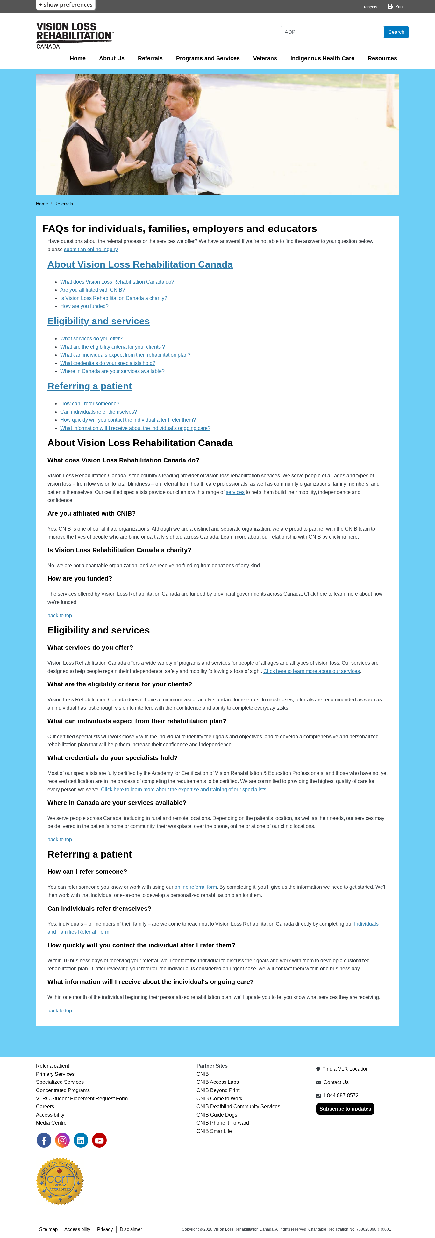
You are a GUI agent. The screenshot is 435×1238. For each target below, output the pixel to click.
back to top (59, 839)
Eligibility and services (98, 321)
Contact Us (336, 1082)
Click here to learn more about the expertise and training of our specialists (183, 789)
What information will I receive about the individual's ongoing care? (135, 428)
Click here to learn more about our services (311, 671)
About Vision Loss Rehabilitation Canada (140, 264)
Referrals (150, 58)
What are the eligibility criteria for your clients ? (112, 347)
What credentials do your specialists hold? (107, 363)
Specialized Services (60, 1082)
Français (369, 6)
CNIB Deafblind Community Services (238, 1106)
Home (78, 58)
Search (396, 32)
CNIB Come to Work (219, 1098)
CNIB (202, 1074)
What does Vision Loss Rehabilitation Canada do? (117, 282)
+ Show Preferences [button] (66, 4)
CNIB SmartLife (214, 1131)
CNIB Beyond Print (217, 1090)
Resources (382, 58)
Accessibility (50, 1115)
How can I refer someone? (89, 403)
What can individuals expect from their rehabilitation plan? (125, 355)
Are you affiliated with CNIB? (92, 290)
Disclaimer (131, 1229)
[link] (44, 1140)
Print (399, 6)
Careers (45, 1106)
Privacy (105, 1229)
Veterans (265, 58)
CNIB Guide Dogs (216, 1115)
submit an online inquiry (91, 249)
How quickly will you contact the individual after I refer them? (128, 420)
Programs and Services (208, 58)
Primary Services (55, 1074)
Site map (48, 1229)
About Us (112, 58)
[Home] (75, 35)
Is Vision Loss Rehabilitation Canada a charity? (113, 298)
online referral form (196, 887)
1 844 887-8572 (341, 1095)
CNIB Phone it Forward (222, 1123)
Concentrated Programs (63, 1090)
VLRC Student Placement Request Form (82, 1098)
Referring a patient (89, 386)
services (235, 492)
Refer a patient (52, 1065)
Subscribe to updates (345, 1108)
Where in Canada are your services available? (112, 371)
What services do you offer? (91, 338)
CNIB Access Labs (217, 1082)
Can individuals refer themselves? (98, 412)
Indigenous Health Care (322, 58)
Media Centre (51, 1123)
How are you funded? (84, 306)
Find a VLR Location (345, 1069)
